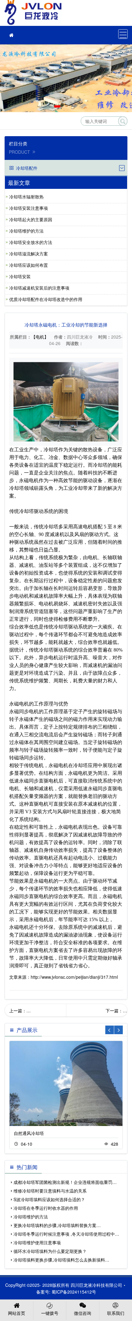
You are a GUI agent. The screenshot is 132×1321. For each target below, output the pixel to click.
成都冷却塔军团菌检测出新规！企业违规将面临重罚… (65, 1182)
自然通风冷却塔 (29, 1133)
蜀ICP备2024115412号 (74, 1292)
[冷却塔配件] (11, 35)
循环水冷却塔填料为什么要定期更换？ (50, 1251)
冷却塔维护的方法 (26, 231)
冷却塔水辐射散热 (26, 196)
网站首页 (16, 1313)
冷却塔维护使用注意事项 (37, 1242)
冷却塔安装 (20, 276)
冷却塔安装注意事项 (28, 208)
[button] (57, 106)
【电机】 (40, 337)
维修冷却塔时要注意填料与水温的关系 (50, 1191)
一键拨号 (49, 1313)
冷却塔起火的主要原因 (30, 219)
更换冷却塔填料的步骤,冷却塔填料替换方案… (57, 1225)
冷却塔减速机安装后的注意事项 (39, 288)
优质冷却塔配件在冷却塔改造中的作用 (45, 299)
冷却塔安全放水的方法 (30, 242)
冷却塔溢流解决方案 (28, 253)
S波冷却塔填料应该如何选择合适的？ (49, 1199)
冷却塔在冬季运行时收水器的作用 (46, 1208)
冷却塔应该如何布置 (28, 265)
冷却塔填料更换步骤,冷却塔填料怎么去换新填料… (61, 1260)
